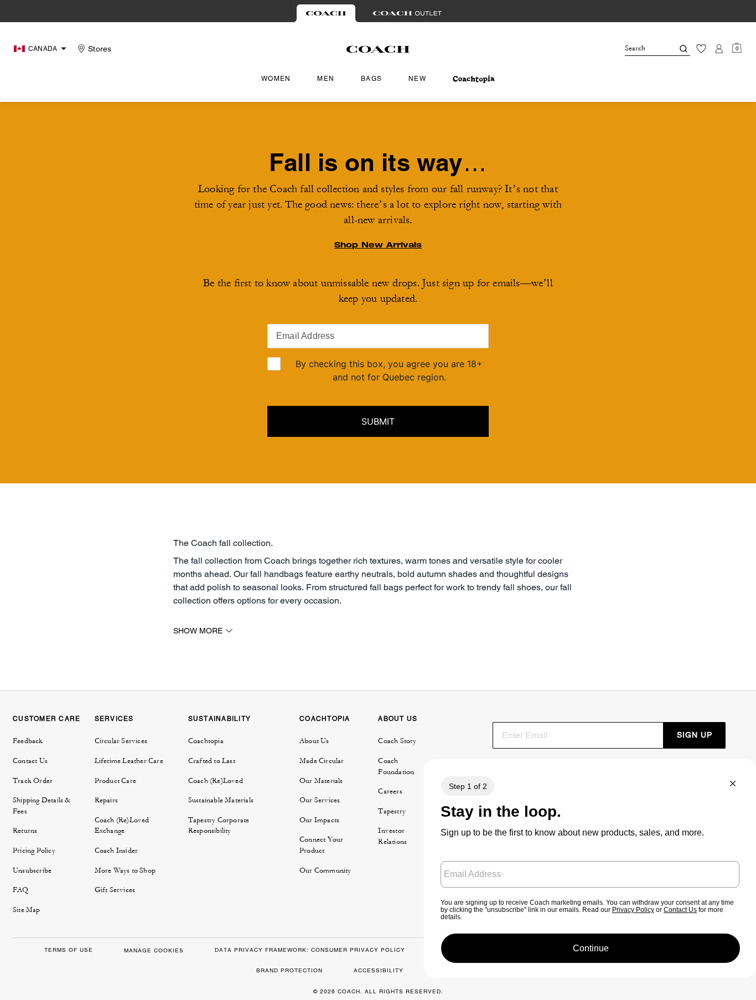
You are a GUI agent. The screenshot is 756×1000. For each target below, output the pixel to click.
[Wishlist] (701, 48)
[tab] (326, 13)
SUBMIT (378, 421)
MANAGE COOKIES (154, 950)
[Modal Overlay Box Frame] (590, 868)
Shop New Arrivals (378, 245)
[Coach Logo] (378, 49)
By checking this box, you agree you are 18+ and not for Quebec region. (389, 370)
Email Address (305, 336)
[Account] (719, 48)
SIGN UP (694, 734)
